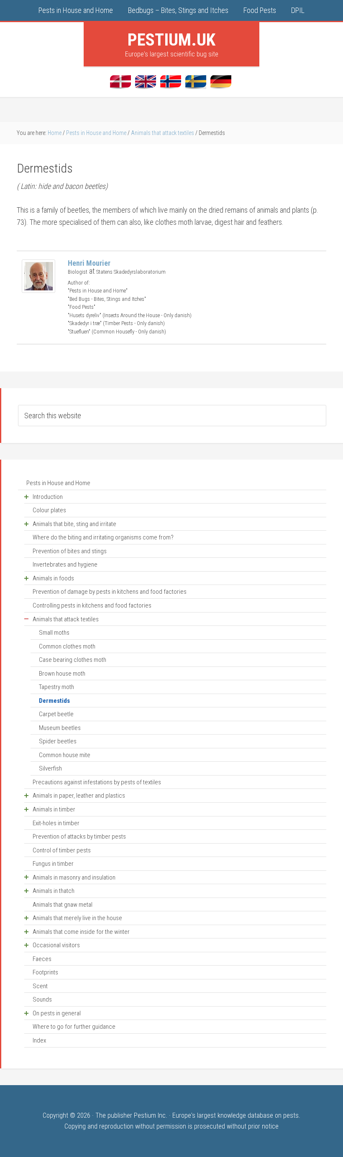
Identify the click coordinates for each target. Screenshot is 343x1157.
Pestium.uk (171, 40)
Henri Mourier (89, 263)
